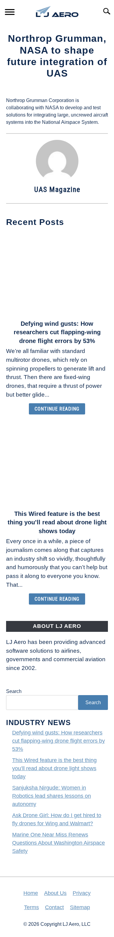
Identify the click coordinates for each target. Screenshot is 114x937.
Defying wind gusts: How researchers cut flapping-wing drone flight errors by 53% (57, 332)
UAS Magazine (57, 189)
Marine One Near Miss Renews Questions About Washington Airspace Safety (58, 843)
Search (14, 691)
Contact (54, 907)
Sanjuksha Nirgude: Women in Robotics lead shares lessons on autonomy (51, 796)
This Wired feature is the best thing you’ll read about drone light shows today (57, 522)
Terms (31, 907)
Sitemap (80, 907)
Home (30, 893)
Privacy (82, 893)
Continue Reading (57, 409)
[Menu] (9, 12)
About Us (55, 893)
